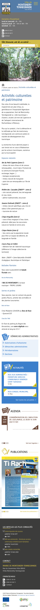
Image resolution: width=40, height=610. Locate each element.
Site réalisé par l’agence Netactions (26, 595)
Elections (8, 354)
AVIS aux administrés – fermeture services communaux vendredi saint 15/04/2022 (18, 541)
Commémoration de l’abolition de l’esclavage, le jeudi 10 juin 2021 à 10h (23, 420)
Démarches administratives (16, 347)
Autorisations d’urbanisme (15, 343)
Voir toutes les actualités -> (26, 400)
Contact (7, 36)
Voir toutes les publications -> (29, 511)
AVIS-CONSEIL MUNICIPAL (12, 549)
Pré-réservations (11, 350)
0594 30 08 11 (9, 33)
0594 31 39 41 (8, 30)
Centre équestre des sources (14, 531)
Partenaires (14, 595)
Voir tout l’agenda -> (32, 443)
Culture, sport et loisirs (10, 87)
